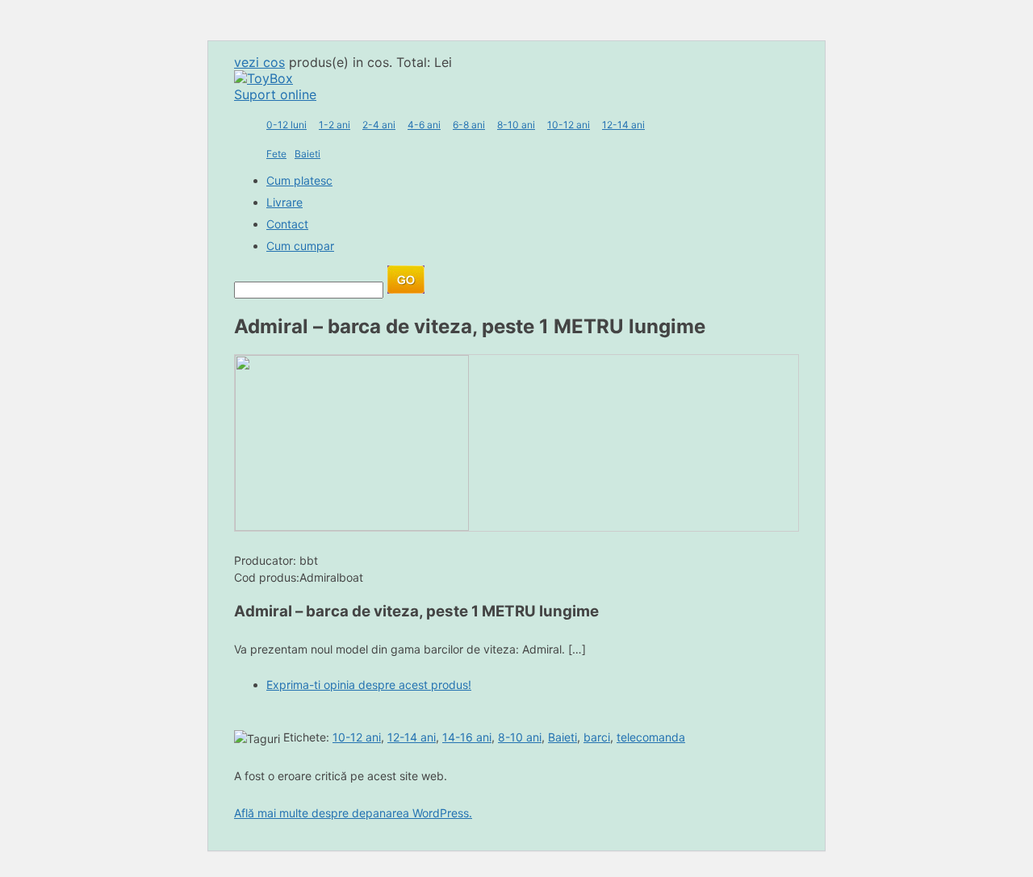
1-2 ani (334, 125)
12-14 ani (623, 125)
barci (596, 737)
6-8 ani (469, 125)
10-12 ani (568, 125)
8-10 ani (516, 125)
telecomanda (651, 737)
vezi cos (259, 62)
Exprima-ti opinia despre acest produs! (368, 684)
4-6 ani (424, 125)
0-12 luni (286, 125)
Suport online (275, 94)
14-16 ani (466, 737)
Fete (276, 154)
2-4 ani (378, 125)
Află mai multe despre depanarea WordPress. (353, 813)
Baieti (307, 154)
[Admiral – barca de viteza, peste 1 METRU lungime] (352, 526)
